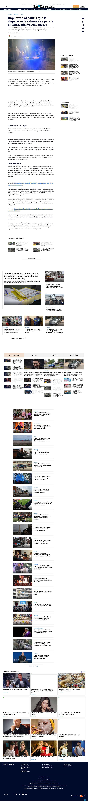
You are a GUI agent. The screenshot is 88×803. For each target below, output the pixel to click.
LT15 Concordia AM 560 (47, 767)
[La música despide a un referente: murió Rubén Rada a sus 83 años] (33, 580)
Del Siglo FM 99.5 (67, 764)
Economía (41, 9)
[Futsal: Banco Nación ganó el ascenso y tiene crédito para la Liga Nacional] (33, 466)
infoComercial (24, 770)
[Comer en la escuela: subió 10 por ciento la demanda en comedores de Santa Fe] (33, 619)
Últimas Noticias (7, 9)
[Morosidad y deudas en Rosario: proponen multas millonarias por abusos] (33, 453)
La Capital (10, 14)
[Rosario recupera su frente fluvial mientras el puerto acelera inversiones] (33, 491)
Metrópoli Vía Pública (25, 771)
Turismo (72, 9)
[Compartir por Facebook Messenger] (83, 28)
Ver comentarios (31, 258)
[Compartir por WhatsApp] (83, 21)
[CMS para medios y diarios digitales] (74, 795)
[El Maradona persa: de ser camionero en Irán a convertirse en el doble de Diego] (34, 392)
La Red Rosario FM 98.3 (47, 765)
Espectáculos (63, 9)
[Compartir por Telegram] (83, 25)
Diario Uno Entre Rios (25, 767)
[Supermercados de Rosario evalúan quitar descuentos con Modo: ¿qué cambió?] (12, 325)
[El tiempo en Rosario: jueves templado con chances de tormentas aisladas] (33, 529)
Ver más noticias (33, 666)
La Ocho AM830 (45, 764)
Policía (21, 14)
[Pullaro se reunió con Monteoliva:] (33, 555)
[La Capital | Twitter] (16, 794)
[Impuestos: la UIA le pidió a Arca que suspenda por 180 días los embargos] (33, 568)
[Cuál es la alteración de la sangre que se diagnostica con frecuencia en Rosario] (74, 380)
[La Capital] (44, 6)
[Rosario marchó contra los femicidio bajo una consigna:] (33, 414)
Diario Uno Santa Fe (25, 765)
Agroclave (23, 768)
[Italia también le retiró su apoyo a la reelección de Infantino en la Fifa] (33, 657)
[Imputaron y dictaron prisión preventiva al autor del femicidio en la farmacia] (33, 542)
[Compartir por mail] (83, 31)
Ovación (33, 9)
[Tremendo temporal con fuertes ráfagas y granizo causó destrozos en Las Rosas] (54, 280)
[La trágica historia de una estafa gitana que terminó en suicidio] (70, 112)
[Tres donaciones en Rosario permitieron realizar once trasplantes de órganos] (74, 392)
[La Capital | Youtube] (22, 794)
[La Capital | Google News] (26, 794)
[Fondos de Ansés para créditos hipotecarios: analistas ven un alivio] (33, 593)
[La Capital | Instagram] (19, 794)
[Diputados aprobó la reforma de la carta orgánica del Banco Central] (33, 606)
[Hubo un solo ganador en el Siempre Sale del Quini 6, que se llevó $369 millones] (70, 79)
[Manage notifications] (85, 800)
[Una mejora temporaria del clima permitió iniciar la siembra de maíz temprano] (33, 440)
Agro (56, 9)
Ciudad (19, 9)
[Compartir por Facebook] (83, 15)
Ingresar (82, 6)
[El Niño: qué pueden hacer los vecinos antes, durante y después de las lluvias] (33, 478)
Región (26, 9)
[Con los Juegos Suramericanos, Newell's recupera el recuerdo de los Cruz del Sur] (33, 504)
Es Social (80, 9)
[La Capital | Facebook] (13, 794)
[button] (3, 6)
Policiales (49, 9)
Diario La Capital (24, 764)
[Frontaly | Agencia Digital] (82, 796)
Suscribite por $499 (76, 6)
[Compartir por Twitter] (83, 18)
